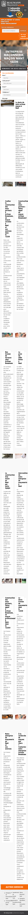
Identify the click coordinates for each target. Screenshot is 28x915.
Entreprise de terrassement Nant (8, 895)
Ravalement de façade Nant (15, 895)
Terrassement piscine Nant (8, 902)
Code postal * (6, 80)
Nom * (4, 75)
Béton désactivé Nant (22, 894)
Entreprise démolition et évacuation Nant (22, 902)
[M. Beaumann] (13, 4)
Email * (4, 87)
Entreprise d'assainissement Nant (15, 902)
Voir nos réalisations (8, 27)
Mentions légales (19, 913)
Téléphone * (5, 92)
